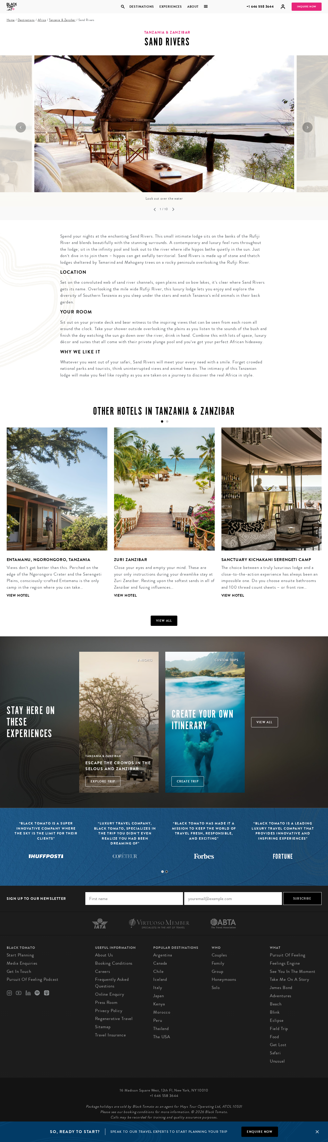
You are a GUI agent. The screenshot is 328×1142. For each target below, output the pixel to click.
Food (274, 1037)
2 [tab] (166, 871)
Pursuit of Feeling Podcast (32, 979)
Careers (102, 971)
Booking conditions (113, 963)
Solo (216, 987)
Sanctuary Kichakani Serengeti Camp (266, 560)
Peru (157, 1020)
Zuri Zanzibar (130, 560)
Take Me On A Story (289, 979)
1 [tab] (162, 871)
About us (104, 955)
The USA (161, 1037)
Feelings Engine (285, 963)
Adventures (281, 996)
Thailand (161, 1028)
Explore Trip (103, 781)
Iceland (160, 979)
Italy (157, 987)
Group (217, 971)
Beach (276, 1004)
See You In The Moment (292, 971)
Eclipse (277, 1020)
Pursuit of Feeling (287, 955)
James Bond (281, 987)
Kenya (159, 1004)
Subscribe (302, 898)
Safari (275, 1053)
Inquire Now (306, 6)
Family (218, 963)
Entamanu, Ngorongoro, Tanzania (49, 560)
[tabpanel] (53, 516)
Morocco (161, 1012)
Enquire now (259, 1131)
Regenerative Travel (114, 1018)
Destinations (141, 6)
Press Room (106, 1002)
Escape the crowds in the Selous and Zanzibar (118, 765)
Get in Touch (19, 971)
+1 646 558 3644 (260, 6)
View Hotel (18, 595)
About (193, 6)
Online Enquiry (109, 994)
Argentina (162, 955)
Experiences (170, 6)
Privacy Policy (108, 1010)
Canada (160, 963)
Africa (42, 20)
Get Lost (278, 1045)
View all (164, 620)
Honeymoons (224, 979)
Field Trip (279, 1028)
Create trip (188, 781)
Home (11, 20)
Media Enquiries (22, 963)
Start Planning (20, 955)
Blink (275, 1012)
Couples (219, 955)
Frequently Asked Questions (112, 982)
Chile (158, 971)
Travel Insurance (110, 1035)
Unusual (277, 1061)
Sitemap (103, 1027)
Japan (158, 996)
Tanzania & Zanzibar (62, 20)
